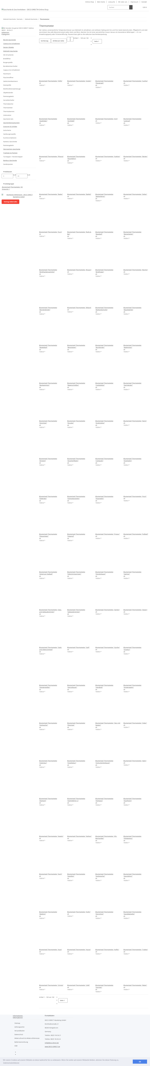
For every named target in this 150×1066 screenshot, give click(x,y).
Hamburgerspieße (9, 134)
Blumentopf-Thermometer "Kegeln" (51, 836)
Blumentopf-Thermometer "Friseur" (107, 534)
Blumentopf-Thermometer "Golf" (78, 647)
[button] (135, 7)
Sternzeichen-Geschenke (11, 149)
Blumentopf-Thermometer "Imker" (135, 723)
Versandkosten (19, 1031)
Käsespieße (7, 85)
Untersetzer (7, 115)
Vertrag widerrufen (10, 202)
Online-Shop (89, 2)
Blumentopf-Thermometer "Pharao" (51, 156)
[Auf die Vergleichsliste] (40, 78)
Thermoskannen (8, 111)
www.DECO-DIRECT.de (52, 1047)
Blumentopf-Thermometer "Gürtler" (107, 647)
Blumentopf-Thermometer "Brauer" (79, 270)
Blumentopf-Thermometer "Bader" (51, 194)
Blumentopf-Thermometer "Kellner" (79, 836)
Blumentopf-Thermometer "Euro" (50, 232)
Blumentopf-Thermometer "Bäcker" (135, 156)
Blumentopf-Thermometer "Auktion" (107, 156)
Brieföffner (7, 59)
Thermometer (8, 108)
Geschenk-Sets (8, 119)
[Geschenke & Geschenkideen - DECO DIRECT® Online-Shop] (25, 9)
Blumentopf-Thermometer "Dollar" (135, 194)
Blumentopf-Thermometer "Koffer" (107, 950)
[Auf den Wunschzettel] (44, 78)
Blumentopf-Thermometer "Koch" (50, 874)
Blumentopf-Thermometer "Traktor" (135, 950)
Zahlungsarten (19, 1027)
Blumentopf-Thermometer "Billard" (79, 308)
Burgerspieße (8, 62)
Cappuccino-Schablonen (11, 44)
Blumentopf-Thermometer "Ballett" (79, 194)
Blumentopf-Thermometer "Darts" (135, 421)
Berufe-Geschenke (9, 40)
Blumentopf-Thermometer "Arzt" (106, 119)
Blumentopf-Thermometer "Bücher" (135, 270)
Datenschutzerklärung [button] (11, 1063)
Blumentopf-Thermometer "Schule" (51, 985)
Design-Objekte (8, 47)
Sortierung (44, 41)
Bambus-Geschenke (10, 160)
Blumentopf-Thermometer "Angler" (79, 81)
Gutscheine (7, 130)
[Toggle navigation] (4, 5)
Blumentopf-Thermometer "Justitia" (135, 81)
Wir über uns (122, 2)
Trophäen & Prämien (10, 153)
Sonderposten (8, 164)
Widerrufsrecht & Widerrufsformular (27, 1038)
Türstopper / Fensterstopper (13, 157)
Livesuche (111, 2)
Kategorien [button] (5, 32)
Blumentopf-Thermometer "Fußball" (135, 534)
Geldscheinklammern (10, 81)
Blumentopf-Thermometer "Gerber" (107, 610)
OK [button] (140, 1061)
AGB (15, 1046)
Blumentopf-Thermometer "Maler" (135, 985)
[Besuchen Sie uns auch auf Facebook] (18, 1052)
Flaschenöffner (8, 77)
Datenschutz (18, 1034)
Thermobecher (8, 104)
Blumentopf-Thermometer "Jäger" (135, 761)
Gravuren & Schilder (10, 126)
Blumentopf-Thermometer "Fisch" (135, 496)
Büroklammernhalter (10, 66)
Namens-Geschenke (10, 142)
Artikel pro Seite (58, 41)
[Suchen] (131, 7)
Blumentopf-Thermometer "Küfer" (79, 912)
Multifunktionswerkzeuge (12, 89)
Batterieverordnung (21, 1042)
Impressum (134, 2)
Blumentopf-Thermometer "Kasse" (79, 950)
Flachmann (7, 74)
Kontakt (144, 2)
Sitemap (17, 1023)
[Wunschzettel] (139, 7)
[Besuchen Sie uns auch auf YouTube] (18, 1055)
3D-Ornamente (8, 55)
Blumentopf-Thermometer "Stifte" (50, 81)
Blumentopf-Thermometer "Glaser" (135, 610)
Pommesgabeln (8, 96)
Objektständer (8, 93)
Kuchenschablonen (9, 138)
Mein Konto (101, 2)
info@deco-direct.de (52, 1043)
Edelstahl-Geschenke (10, 51)
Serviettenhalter (8, 100)
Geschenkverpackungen (11, 123)
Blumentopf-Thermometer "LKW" (78, 985)
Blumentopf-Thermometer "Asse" (50, 950)
